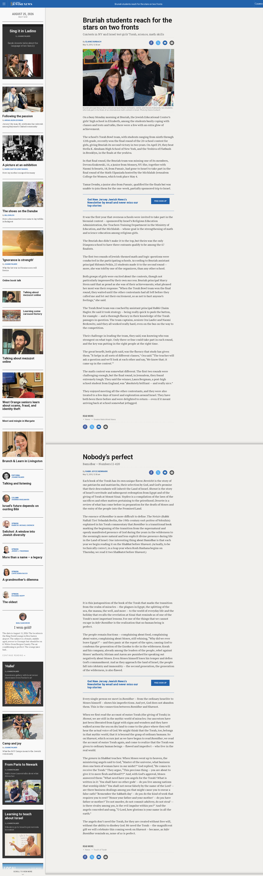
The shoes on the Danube (20, 211)
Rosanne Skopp (18, 596)
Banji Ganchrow (23, 623)
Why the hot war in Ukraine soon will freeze (19, 269)
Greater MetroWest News (105, 419)
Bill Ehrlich (9, 215)
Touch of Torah (100, 850)
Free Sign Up (160, 201)
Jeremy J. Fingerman (20, 551)
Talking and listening (16, 483)
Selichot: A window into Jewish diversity (18, 533)
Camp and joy (11, 743)
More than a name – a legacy (22, 557)
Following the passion (17, 116)
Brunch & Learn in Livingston (22, 461)
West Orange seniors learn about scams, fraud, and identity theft (21, 405)
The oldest (10, 602)
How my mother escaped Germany (18, 172)
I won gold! (22, 627)
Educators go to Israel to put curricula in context (22, 828)
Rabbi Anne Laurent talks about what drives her (21, 774)
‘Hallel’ (10, 666)
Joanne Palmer (24, 36)
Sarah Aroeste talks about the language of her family (23, 44)
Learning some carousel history (32, 312)
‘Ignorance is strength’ (18, 260)
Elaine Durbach (93, 42)
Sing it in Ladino (23, 31)
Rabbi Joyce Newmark (96, 471)
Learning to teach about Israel (18, 816)
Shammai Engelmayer (20, 499)
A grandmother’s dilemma (20, 579)
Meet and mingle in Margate (18, 421)
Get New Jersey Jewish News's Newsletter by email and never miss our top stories (112, 202)
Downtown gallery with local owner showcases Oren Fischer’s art (21, 676)
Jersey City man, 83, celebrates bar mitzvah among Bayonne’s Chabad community (22, 125)
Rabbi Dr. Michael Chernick (23, 525)
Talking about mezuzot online (32, 294)
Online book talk (11, 280)
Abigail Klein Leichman (14, 120)
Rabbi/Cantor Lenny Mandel (16, 169)
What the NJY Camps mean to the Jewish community (21, 752)
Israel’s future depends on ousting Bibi (20, 507)
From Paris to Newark (21, 764)
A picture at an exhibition (19, 165)
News (87, 419)
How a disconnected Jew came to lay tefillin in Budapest (22, 220)
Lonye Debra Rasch (20, 573)
